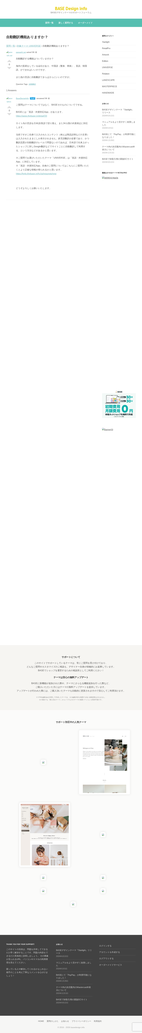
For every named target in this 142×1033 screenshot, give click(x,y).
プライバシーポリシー (81, 1021)
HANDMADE (108, 93)
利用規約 (98, 1021)
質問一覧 (49, 23)
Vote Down (9, 69)
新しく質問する (66, 23)
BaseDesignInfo (22, 98)
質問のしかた (52, 1021)
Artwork (105, 54)
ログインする (105, 946)
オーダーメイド (85, 23)
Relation (105, 74)
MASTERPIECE (109, 86)
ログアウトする (106, 958)
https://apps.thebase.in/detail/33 (31, 116)
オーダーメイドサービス (110, 965)
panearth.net (21, 52)
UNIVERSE (107, 67)
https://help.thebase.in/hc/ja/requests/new (36, 174)
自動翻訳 (32, 84)
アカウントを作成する (109, 952)
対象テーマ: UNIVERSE (29, 46)
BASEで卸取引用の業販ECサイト (117, 159)
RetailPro (106, 48)
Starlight (105, 42)
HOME (41, 1021)
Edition (105, 61)
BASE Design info (71, 8)
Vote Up (9, 60)
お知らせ (65, 1021)
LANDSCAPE (108, 80)
